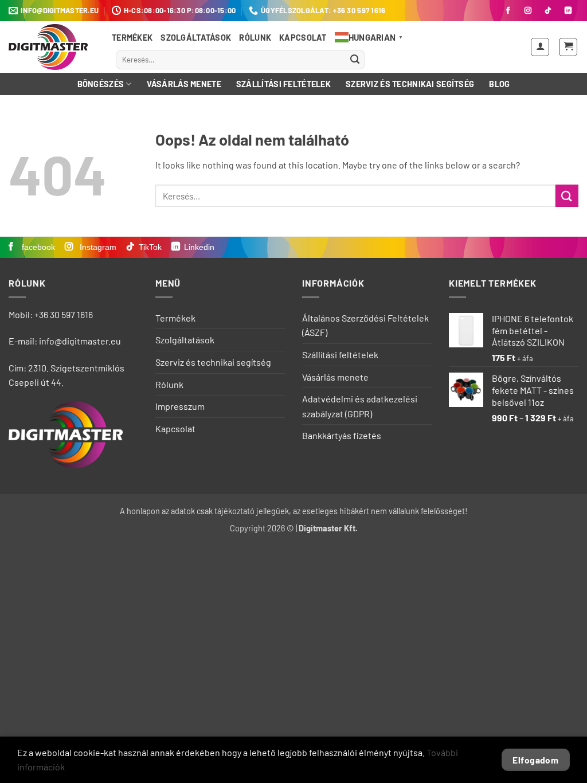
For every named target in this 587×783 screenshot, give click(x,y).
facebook (37, 247)
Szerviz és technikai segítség (410, 84)
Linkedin (199, 247)
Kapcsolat (303, 37)
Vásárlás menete (184, 84)
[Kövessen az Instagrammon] (528, 11)
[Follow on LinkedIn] (568, 11)
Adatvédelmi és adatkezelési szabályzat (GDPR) (359, 406)
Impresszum (180, 406)
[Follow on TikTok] (548, 11)
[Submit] (355, 59)
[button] (540, 47)
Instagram (96, 247)
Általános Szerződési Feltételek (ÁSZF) (365, 325)
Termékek (132, 37)
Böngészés (100, 84)
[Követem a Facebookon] (508, 11)
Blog (499, 84)
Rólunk (255, 37)
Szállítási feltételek (283, 84)
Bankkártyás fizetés (341, 435)
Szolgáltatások (196, 37)
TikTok (150, 247)
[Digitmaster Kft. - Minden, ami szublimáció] (52, 47)
